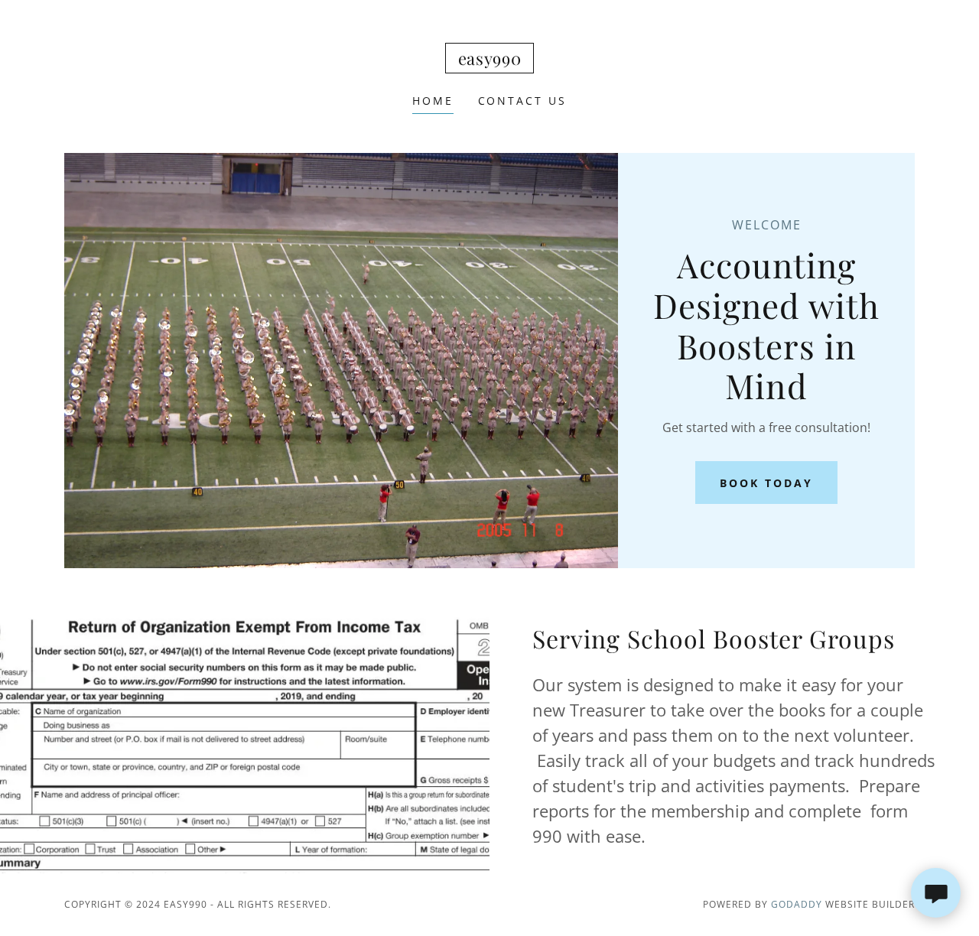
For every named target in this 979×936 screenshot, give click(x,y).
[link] (490, 60)
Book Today (766, 483)
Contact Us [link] (523, 100)
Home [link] (433, 100)
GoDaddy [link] (796, 904)
